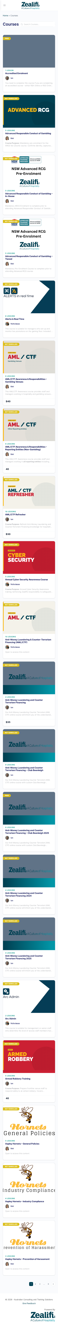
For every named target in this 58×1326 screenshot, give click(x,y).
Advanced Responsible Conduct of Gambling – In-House (29, 195)
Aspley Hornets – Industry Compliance (24, 1201)
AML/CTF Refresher (15, 514)
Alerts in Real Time (14, 319)
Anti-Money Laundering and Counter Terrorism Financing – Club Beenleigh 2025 (27, 831)
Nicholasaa (15, 324)
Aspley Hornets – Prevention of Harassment (27, 1259)
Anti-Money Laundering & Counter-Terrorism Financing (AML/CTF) (28, 641)
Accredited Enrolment (16, 73)
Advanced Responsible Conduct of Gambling (28, 133)
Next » (53, 1284)
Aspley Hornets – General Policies (22, 1144)
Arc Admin (10, 1018)
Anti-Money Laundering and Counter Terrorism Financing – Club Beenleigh (24, 769)
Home (5, 15)
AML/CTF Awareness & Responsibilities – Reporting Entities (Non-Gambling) (26, 448)
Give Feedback (29, 1303)
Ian (12, 78)
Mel (12, 138)
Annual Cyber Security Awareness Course (26, 579)
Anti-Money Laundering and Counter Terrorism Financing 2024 (24, 894)
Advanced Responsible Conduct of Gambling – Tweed (29, 257)
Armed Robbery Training (17, 1078)
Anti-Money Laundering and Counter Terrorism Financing (24, 701)
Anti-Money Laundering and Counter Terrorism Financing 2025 (24, 957)
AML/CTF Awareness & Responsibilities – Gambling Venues (26, 380)
